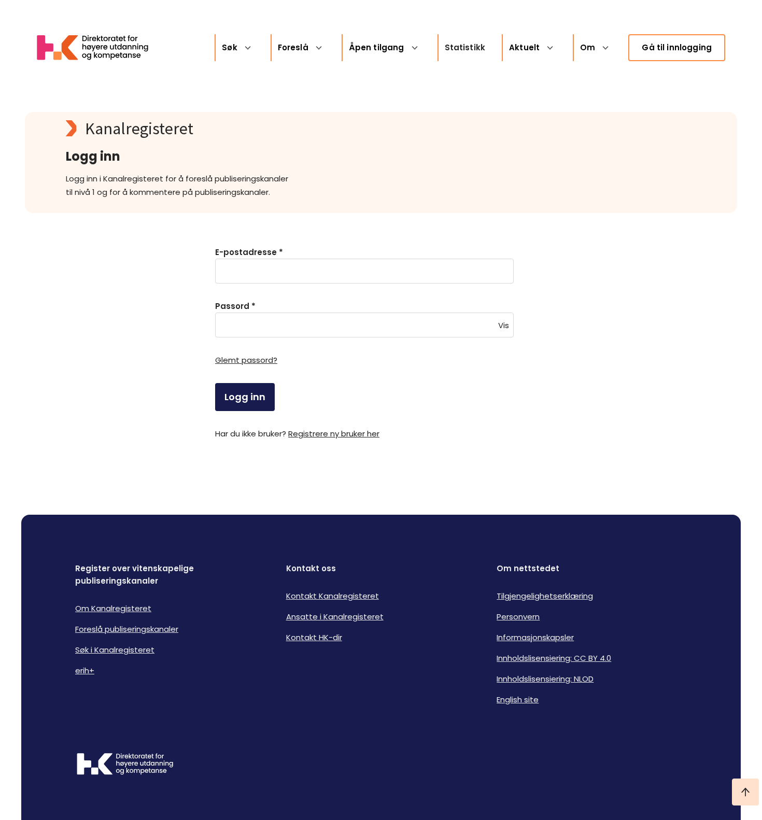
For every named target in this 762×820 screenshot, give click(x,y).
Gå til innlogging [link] (677, 47)
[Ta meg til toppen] (745, 792)
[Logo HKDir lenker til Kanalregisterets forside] (99, 48)
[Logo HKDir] (125, 765)
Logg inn (244, 396)
